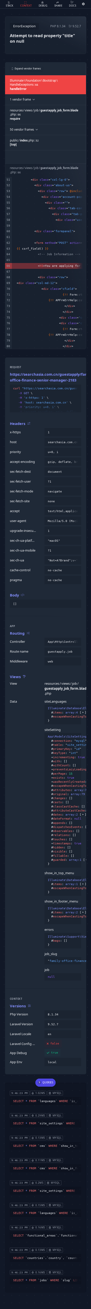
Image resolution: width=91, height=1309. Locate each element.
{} (63, 710)
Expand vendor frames (28, 68)
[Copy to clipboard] (76, 388)
